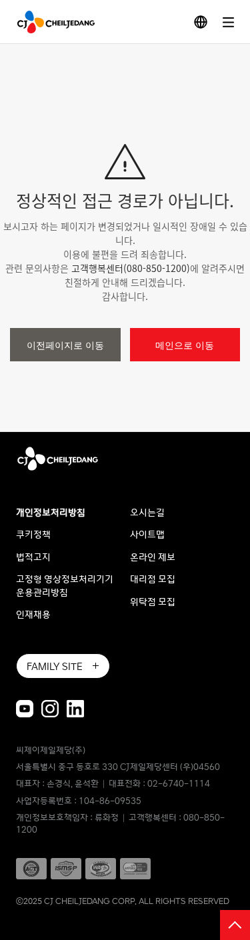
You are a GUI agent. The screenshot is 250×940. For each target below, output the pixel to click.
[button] (50, 21)
